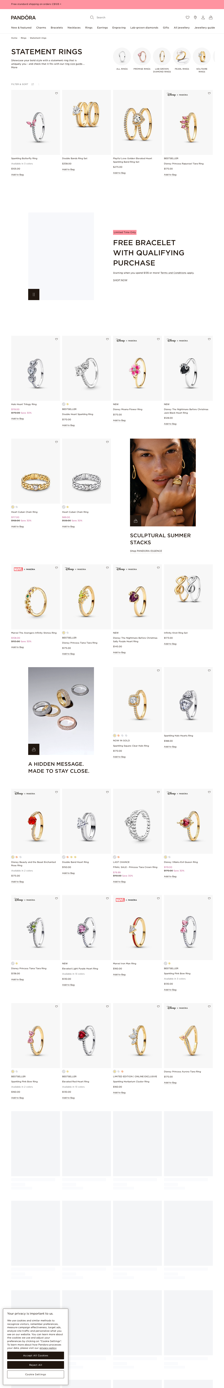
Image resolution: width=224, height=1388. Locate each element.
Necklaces (74, 27)
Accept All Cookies (35, 1355)
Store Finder (171, 1368)
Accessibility (137, 1379)
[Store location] (195, 17)
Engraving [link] (101, 1363)
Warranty (67, 1373)
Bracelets (57, 27)
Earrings (102, 27)
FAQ (64, 1358)
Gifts (166, 27)
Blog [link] (64, 1383)
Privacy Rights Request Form (146, 1361)
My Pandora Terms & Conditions (141, 1350)
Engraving (119, 27)
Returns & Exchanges (73, 1353)
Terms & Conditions (140, 1344)
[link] (61, 256)
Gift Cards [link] (101, 1368)
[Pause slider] (33, 294)
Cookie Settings (35, 1374)
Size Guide (68, 1378)
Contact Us (68, 1363)
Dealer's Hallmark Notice (143, 1374)
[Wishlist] (187, 17)
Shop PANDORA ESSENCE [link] (146, 551)
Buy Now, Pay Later (107, 1348)
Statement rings (38, 38)
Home (14, 38)
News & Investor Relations (178, 1348)
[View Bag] (211, 17)
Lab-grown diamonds (144, 27)
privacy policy (48, 1348)
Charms (41, 27)
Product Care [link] (69, 1368)
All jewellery (182, 27)
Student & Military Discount (111, 1353)
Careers (168, 1363)
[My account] (203, 17)
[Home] (23, 17)
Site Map (168, 1373)
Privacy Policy (137, 1356)
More (14, 67)
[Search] (92, 17)
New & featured (21, 27)
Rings (88, 27)
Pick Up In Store (105, 1358)
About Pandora (172, 1344)
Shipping (67, 1348)
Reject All (35, 1365)
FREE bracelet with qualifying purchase (34, 4)
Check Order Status (73, 1344)
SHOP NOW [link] (120, 280)
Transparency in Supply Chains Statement (143, 1368)
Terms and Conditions (173, 273)
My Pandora (102, 1344)
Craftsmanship (172, 1358)
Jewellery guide (204, 27)
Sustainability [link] (171, 1353)
